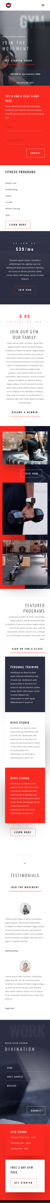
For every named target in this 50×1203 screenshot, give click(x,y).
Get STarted (24, 1182)
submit (35, 153)
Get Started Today (19, 60)
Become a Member (25, 412)
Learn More (18, 224)
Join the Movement (25, 887)
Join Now (25, 289)
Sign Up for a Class (27, 648)
